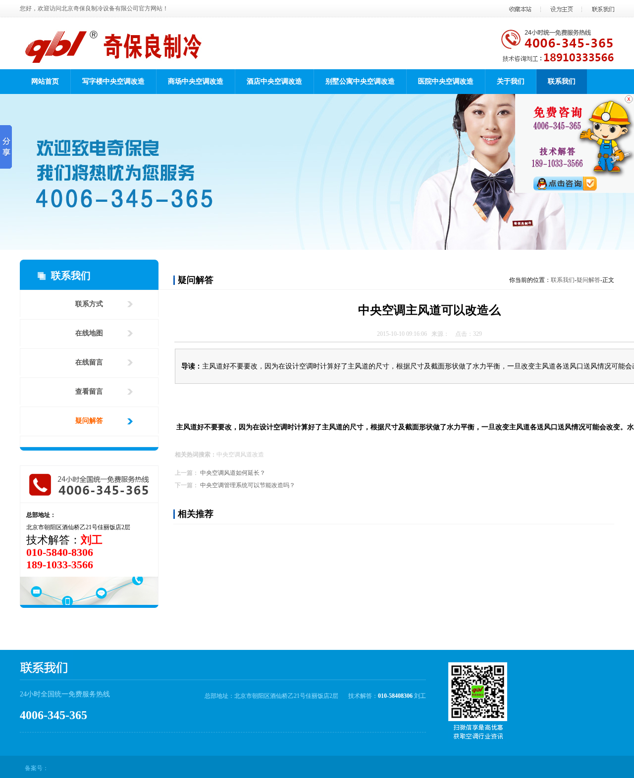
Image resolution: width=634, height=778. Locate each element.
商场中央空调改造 (195, 81)
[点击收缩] (574, 99)
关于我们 (511, 81)
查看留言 (89, 391)
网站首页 (45, 81)
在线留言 (89, 362)
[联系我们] (317, 172)
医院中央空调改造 (446, 81)
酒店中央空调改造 (274, 81)
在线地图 (89, 333)
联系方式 (89, 304)
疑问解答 (89, 420)
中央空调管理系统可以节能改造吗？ (247, 485)
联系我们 (562, 81)
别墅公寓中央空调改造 (360, 81)
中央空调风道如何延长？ (232, 472)
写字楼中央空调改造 (113, 81)
